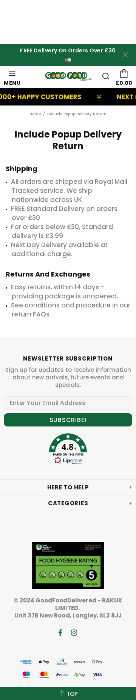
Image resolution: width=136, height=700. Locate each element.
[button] (68, 450)
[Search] (105, 76)
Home (35, 114)
